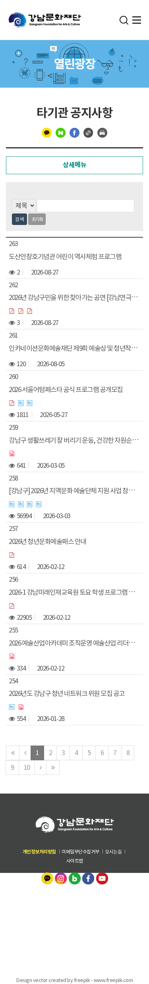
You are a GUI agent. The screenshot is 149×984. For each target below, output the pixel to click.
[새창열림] (48, 878)
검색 (19, 219)
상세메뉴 (75, 165)
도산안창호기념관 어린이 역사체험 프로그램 (65, 256)
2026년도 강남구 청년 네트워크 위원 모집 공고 (67, 693)
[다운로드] (12, 311)
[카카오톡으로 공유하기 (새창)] (47, 132)
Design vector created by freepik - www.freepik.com (74, 979)
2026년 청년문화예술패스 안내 (47, 541)
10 (27, 767)
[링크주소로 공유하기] (88, 132)
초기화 (37, 219)
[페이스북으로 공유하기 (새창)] (74, 132)
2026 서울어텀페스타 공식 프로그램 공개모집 (66, 389)
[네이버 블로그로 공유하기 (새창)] (61, 132)
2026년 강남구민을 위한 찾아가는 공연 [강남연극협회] (77, 297)
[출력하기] (102, 132)
